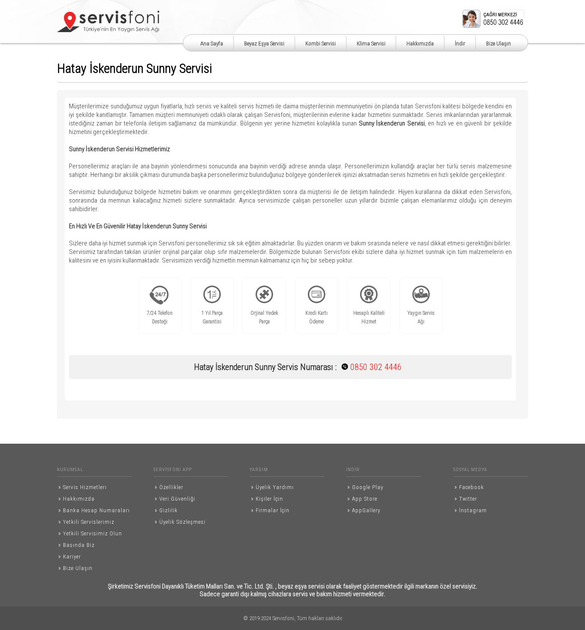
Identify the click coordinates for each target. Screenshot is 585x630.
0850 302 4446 (367, 367)
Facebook (469, 487)
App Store (362, 498)
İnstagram (470, 510)
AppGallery (363, 510)
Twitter (465, 498)
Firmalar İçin (270, 510)
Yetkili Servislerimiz (86, 521)
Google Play (365, 487)
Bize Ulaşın (498, 43)
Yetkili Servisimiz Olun (90, 533)
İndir (460, 43)
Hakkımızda (420, 43)
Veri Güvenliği (175, 498)
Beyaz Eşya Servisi (264, 43)
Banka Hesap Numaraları (94, 510)
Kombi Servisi (320, 43)
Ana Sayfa (211, 43)
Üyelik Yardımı (272, 487)
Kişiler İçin (267, 498)
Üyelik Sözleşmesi (180, 521)
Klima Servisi (371, 43)
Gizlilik (166, 510)
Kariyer (69, 556)
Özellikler (169, 487)
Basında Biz (76, 544)
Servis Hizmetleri (82, 487)
